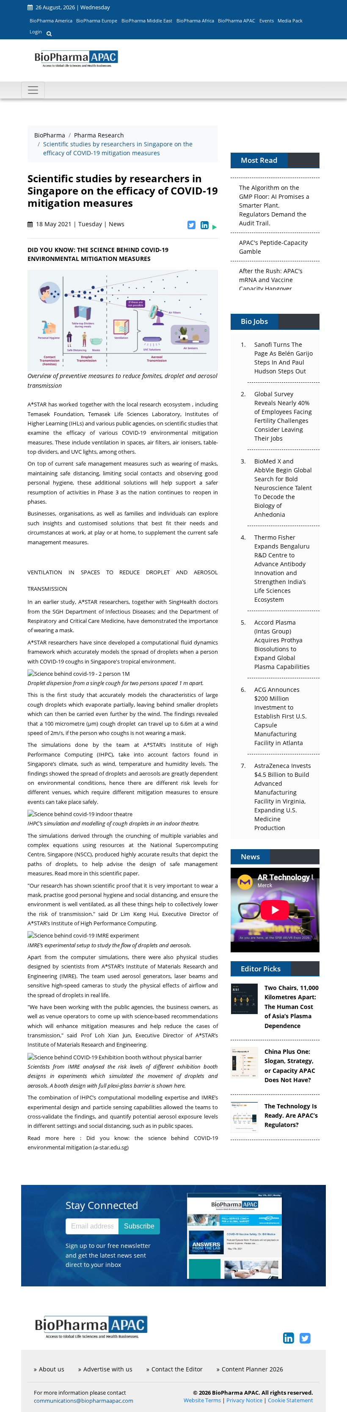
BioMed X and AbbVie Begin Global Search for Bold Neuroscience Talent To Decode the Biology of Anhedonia (283, 487)
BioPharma (49, 135)
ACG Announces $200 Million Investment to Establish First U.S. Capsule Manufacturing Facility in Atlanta (280, 716)
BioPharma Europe (96, 20)
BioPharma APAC (236, 20)
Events (266, 20)
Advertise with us (107, 1369)
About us (51, 1369)
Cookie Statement (290, 1400)
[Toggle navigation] (33, 90)
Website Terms (202, 1400)
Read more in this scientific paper (96, 873)
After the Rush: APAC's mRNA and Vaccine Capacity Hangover (271, 271)
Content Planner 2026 (252, 1369)
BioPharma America (51, 20)
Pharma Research (99, 135)
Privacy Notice (244, 1400)
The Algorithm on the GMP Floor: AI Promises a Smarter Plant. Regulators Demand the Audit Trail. (274, 196)
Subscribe (139, 1226)
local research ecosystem (158, 404)
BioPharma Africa (195, 20)
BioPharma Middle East (146, 20)
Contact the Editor (177, 1369)
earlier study (59, 602)
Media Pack (290, 20)
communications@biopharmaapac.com (83, 1400)
